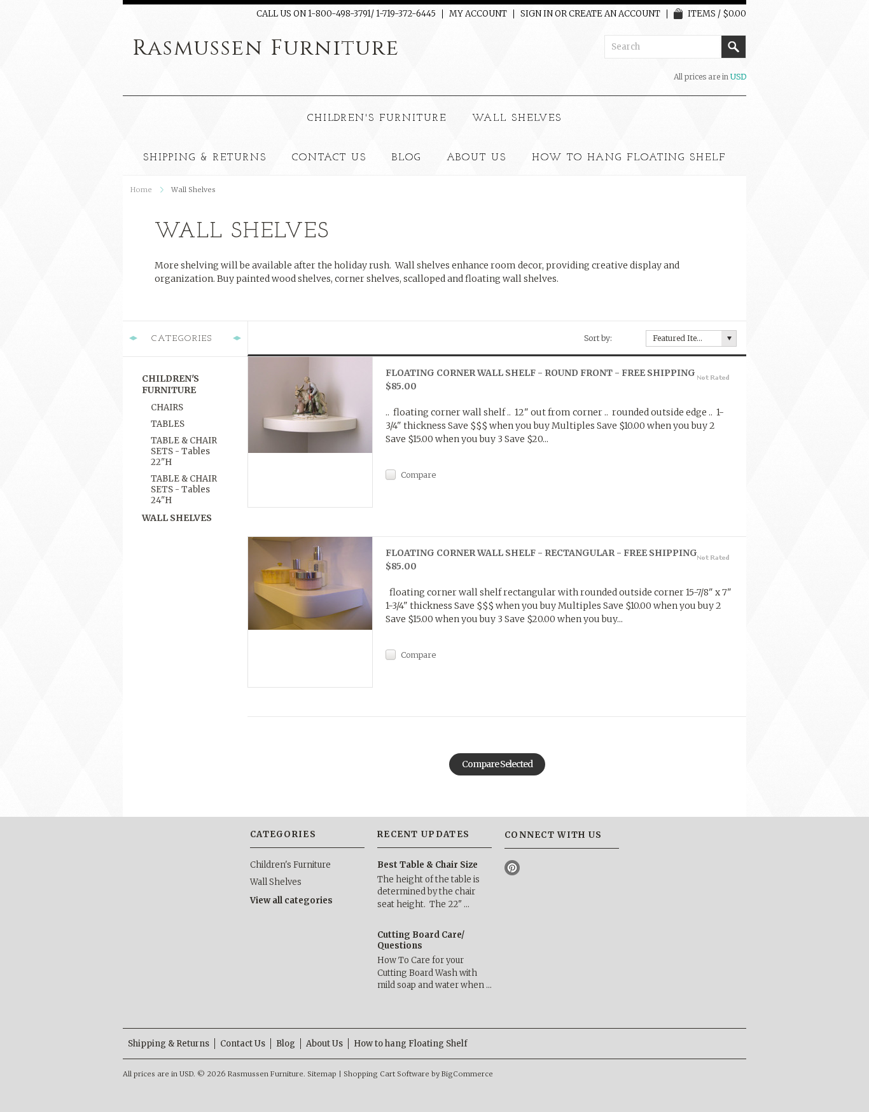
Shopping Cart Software (386, 1073)
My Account (478, 14)
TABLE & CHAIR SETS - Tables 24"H (184, 489)
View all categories (291, 900)
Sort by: (598, 338)
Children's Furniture (377, 118)
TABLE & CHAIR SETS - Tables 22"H (184, 451)
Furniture (266, 48)
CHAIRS (167, 407)
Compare (418, 474)
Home (141, 189)
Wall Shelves (517, 118)
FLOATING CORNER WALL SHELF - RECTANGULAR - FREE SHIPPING (541, 559)
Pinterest (512, 868)
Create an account (614, 14)
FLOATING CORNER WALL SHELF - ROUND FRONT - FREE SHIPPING (540, 379)
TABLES (167, 424)
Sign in (536, 14)
